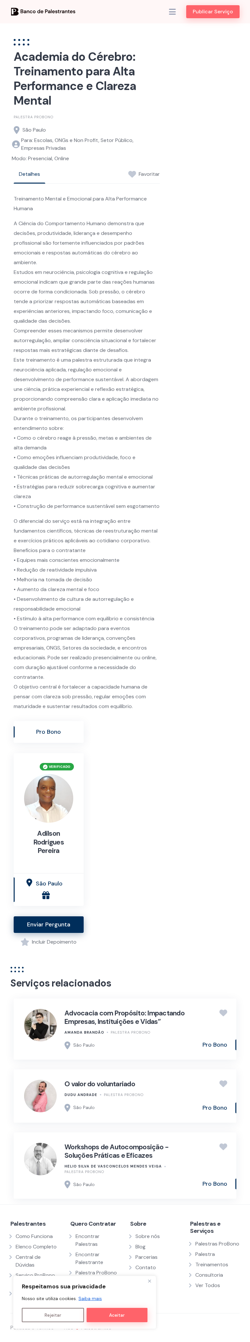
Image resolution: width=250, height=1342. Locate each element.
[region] (84, 1302)
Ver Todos (207, 1285)
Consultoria (209, 1274)
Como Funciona (34, 1236)
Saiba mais (90, 1298)
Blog (140, 1246)
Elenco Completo (36, 1246)
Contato (145, 1267)
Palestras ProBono (217, 1243)
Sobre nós (147, 1236)
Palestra (205, 1254)
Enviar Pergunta (48, 924)
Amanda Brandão (84, 1032)
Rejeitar (53, 1315)
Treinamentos (211, 1264)
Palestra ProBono (33, 117)
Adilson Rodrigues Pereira (49, 842)
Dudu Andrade (80, 1094)
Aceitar (117, 1315)
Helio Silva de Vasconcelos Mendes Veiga (113, 1166)
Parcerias (146, 1257)
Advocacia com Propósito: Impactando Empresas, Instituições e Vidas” (124, 1017)
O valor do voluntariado (99, 1084)
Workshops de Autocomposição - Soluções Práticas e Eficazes (116, 1151)
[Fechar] (149, 1281)
